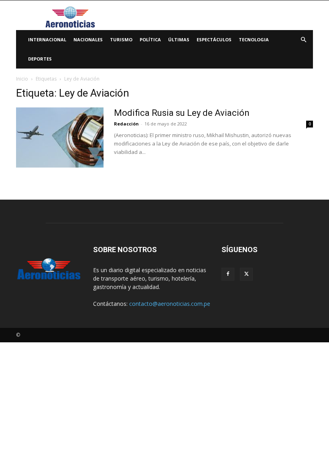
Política (150, 39)
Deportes (40, 59)
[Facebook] (227, 274)
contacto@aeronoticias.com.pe (169, 303)
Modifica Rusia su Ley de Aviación (182, 113)
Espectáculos (214, 39)
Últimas (178, 39)
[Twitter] (246, 274)
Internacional (47, 39)
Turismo (121, 39)
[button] (303, 40)
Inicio (22, 78)
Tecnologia (254, 39)
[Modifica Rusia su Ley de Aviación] (60, 137)
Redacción (126, 124)
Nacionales (88, 39)
